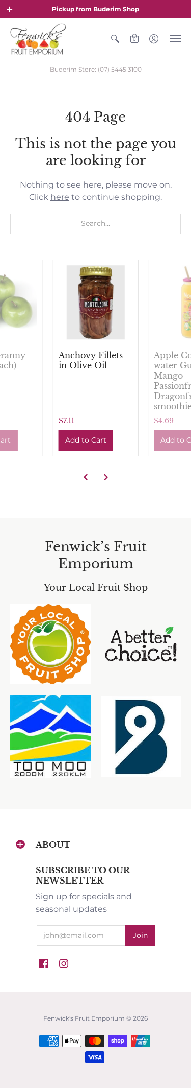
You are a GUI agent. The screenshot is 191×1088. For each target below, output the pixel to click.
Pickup (63, 9)
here (59, 197)
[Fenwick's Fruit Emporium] (38, 39)
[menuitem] (115, 39)
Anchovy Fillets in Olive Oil (91, 360)
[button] (9, 9)
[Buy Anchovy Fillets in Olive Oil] (96, 302)
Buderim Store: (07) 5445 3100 (96, 69)
